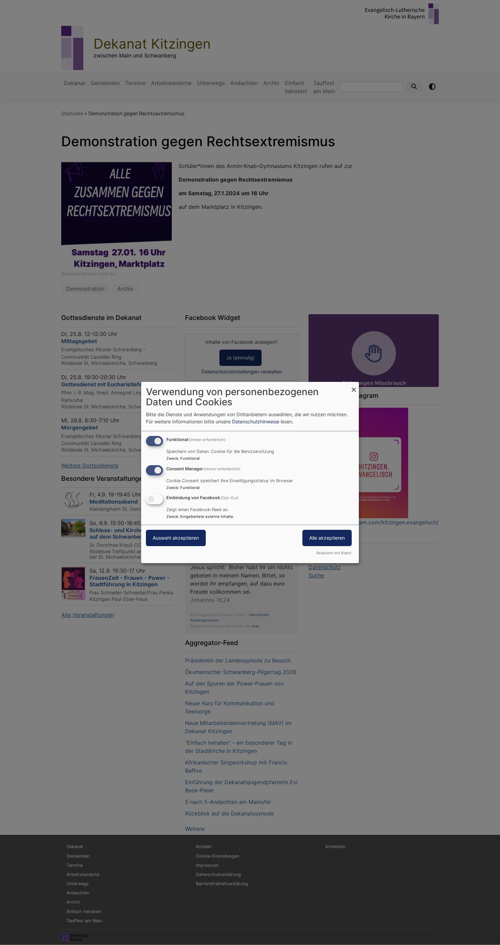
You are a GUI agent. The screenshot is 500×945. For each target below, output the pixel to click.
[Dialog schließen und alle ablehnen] (354, 386)
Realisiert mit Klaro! (333, 553)
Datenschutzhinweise (255, 421)
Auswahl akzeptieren (176, 538)
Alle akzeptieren (327, 538)
